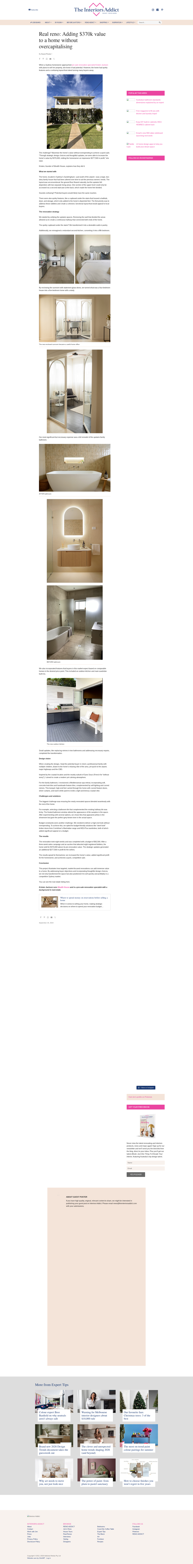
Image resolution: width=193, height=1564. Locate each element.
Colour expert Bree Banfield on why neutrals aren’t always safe (52, 1415)
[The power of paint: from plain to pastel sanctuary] (97, 1460)
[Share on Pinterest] (43, 59)
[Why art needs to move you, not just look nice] (54, 1460)
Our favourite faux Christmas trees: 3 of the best (137, 1415)
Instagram (136, 1529)
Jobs (29, 1537)
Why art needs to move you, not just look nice (51, 1482)
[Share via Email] (50, 59)
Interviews (67, 1537)
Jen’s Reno (67, 1529)
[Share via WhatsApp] (47, 59)
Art (98, 1537)
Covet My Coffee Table (105, 1529)
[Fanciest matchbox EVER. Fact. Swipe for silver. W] (145, 920)
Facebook (136, 1526)
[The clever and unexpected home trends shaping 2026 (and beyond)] (97, 1425)
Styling (65, 1539)
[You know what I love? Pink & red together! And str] (133, 924)
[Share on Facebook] (39, 59)
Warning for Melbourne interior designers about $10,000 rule (94, 1415)
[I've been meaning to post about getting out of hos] (158, 311)
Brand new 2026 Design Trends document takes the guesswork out (53, 1450)
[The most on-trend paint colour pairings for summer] (139, 1425)
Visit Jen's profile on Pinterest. (140, 1097)
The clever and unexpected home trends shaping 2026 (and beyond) (96, 1450)
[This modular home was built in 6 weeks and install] (158, 506)
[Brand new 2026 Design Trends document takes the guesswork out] (54, 1425)
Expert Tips (101, 1532)
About (29, 1526)
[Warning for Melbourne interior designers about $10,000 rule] (97, 1391)
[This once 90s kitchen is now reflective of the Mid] (158, 985)
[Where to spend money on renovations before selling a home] (74, 902)
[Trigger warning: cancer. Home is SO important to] (145, 671)
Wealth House (63, 887)
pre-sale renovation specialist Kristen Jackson (90, 65)
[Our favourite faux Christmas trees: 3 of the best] (139, 1391)
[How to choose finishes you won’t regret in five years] (139, 1460)
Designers (67, 1542)
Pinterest (135, 1532)
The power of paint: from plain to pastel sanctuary (95, 1482)
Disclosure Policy (33, 1542)
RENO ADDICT (69, 1526)
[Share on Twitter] (54, 59)
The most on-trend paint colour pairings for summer (138, 1448)
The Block (101, 1534)
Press (29, 1534)
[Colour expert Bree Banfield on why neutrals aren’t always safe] (54, 1391)
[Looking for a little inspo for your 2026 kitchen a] (145, 199)
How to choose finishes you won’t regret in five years (138, 1482)
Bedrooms (101, 1526)
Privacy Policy (32, 1539)
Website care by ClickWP (36, 1558)
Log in (48, 1558)
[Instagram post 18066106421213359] (133, 170)
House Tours (67, 1532)
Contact (30, 1529)
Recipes (100, 1542)
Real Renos (67, 1534)
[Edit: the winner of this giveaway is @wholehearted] (133, 588)
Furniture (100, 1539)
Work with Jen (32, 1532)
